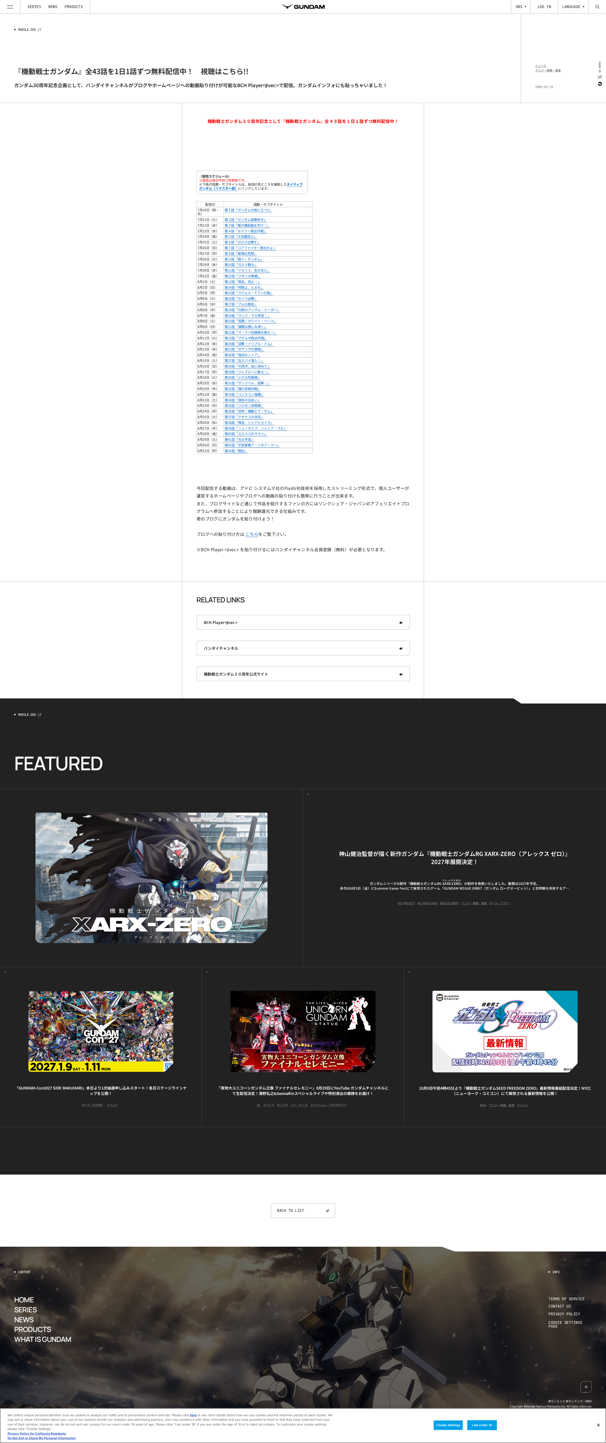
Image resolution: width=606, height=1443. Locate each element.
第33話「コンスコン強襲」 (244, 394)
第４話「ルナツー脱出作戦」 (246, 231)
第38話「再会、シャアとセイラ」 (249, 422)
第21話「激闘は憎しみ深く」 (246, 326)
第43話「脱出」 (236, 450)
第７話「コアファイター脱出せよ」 (250, 247)
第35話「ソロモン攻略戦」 (244, 405)
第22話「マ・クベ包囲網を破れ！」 (251, 332)
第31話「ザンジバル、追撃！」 (247, 383)
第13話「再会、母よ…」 (243, 281)
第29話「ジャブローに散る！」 (247, 371)
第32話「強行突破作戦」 (243, 388)
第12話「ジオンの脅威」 (243, 275)
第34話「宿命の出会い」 (243, 400)
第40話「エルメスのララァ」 (246, 433)
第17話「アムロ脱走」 (241, 304)
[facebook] (599, 83)
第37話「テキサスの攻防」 (244, 416)
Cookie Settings (448, 1425)
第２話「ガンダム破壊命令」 (246, 219)
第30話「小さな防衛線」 (243, 377)
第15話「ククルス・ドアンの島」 (249, 292)
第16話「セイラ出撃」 (241, 298)
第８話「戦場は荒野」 (241, 253)
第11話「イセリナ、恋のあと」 (247, 270)
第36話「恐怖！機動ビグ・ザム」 (249, 411)
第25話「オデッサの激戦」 (244, 349)
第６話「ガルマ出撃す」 (242, 242)
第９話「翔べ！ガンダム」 (244, 259)
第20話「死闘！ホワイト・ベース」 (251, 320)
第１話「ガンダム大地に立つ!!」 (248, 209)
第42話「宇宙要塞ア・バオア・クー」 (252, 445)
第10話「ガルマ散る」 (241, 264)
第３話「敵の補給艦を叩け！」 (247, 225)
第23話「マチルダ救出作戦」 (246, 338)
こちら (251, 534)
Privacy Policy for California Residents (37, 1433)
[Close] (598, 1425)
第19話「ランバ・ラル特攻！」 (248, 315)
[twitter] (599, 77)
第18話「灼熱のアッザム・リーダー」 (252, 309)
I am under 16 (482, 1425)
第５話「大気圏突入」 (241, 236)
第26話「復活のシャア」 (243, 354)
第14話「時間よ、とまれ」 (244, 287)
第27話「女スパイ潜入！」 (244, 360)
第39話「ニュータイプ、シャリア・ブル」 (256, 428)
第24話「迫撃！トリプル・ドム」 (249, 343)
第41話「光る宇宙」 (239, 439)
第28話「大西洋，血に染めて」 (248, 366)
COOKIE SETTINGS (570, 1324)
